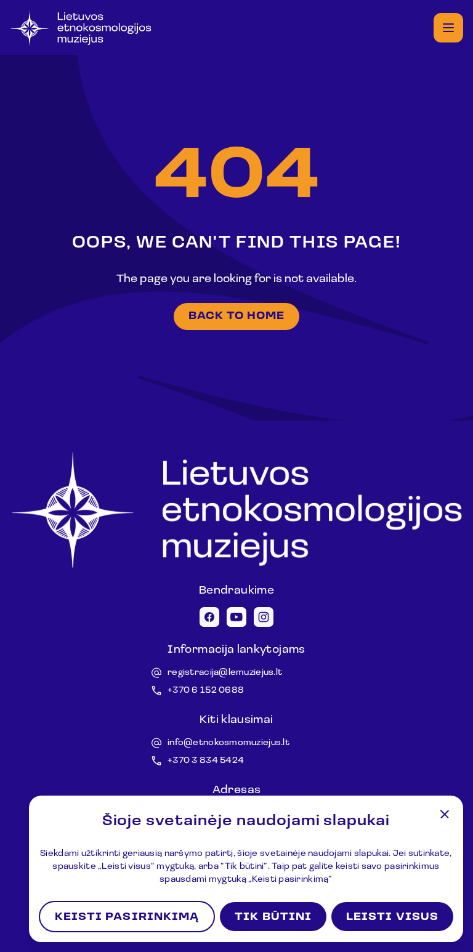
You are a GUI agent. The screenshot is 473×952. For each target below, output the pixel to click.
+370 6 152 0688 (206, 690)
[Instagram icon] (263, 617)
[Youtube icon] (236, 617)
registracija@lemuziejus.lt (225, 672)
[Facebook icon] (209, 617)
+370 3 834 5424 (206, 760)
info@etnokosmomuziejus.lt (228, 743)
